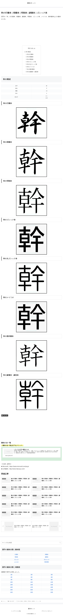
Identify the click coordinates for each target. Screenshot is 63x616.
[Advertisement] (31, 33)
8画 (31, 579)
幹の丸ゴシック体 (32, 64)
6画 (51, 577)
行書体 (16, 554)
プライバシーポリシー (47, 611)
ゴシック (16, 559)
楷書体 (46, 554)
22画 (11, 592)
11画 (31, 582)
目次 (29, 48)
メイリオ (16, 561)
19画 (11, 589)
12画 (51, 582)
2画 (31, 574)
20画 (31, 589)
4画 (11, 577)
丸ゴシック (46, 559)
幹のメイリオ (31, 66)
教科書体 (46, 561)
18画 (51, 587)
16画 (11, 587)
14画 (31, 584)
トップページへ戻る (16, 611)
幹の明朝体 (30, 59)
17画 (31, 587)
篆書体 (46, 556)
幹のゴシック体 (31, 61)
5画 (31, 577)
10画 (11, 582)
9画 (51, 579)
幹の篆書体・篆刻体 (32, 71)
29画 (51, 592)
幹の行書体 (30, 54)
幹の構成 (28, 51)
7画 (11, 579)
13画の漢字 (5, 415)
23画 (31, 592)
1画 (11, 574)
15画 (51, 584)
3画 (51, 574)
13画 (11, 584)
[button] (60, 542)
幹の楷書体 (30, 56)
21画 (51, 589)
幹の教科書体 (31, 69)
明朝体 (16, 556)
